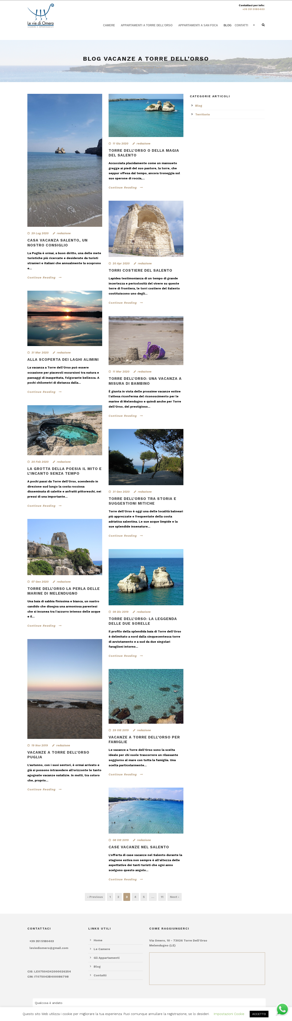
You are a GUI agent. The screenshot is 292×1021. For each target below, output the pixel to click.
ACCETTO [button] (259, 1014)
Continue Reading (41, 277)
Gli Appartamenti (106, 957)
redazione (64, 233)
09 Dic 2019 (120, 611)
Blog (228, 25)
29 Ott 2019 (121, 730)
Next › (174, 897)
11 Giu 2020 (120, 143)
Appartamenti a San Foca (198, 25)
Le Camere (102, 949)
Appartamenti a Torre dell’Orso (147, 25)
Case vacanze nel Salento (139, 847)
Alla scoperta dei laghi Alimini (63, 359)
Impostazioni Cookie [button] (229, 1014)
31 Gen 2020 (121, 491)
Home (98, 940)
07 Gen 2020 (40, 581)
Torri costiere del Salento (140, 270)
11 (162, 897)
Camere (109, 25)
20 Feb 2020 (40, 461)
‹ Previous (95, 897)
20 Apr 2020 (121, 263)
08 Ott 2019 (121, 840)
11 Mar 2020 (121, 371)
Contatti (241, 25)
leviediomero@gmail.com (48, 948)
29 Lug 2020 (40, 233)
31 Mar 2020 (40, 352)
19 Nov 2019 (39, 745)
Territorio (202, 114)
